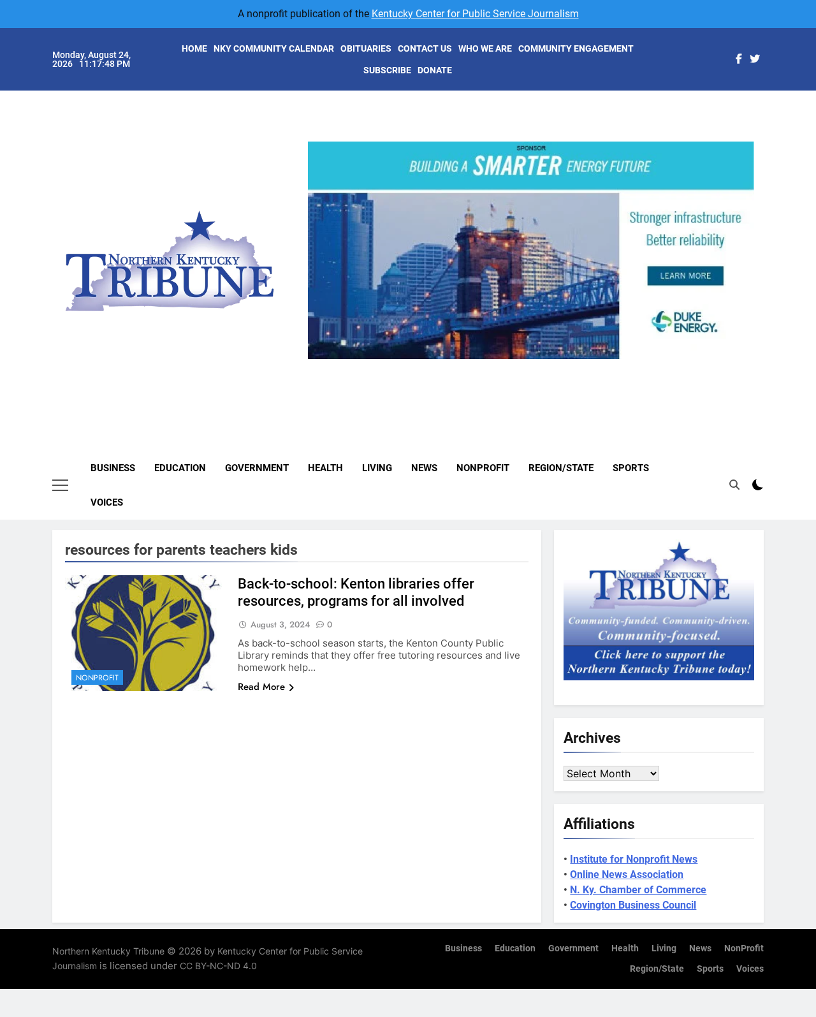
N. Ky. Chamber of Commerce (638, 890)
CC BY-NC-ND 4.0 (218, 965)
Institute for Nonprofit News (633, 859)
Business (113, 468)
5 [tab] (582, 366)
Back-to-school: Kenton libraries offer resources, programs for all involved (356, 592)
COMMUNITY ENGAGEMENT (576, 48)
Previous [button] (322, 359)
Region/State (561, 468)
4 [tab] (559, 366)
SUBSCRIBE (387, 70)
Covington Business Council (633, 905)
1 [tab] (488, 366)
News (424, 468)
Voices (107, 502)
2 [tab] (512, 366)
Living (377, 468)
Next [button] (739, 359)
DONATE (435, 70)
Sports (631, 468)
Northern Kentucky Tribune (108, 951)
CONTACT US (425, 48)
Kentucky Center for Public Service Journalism (475, 14)
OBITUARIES (365, 48)
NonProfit (482, 468)
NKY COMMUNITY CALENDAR (274, 48)
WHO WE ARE (485, 48)
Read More (261, 687)
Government (257, 468)
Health (325, 468)
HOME (194, 48)
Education (180, 468)
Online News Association (626, 874)
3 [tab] (535, 366)
